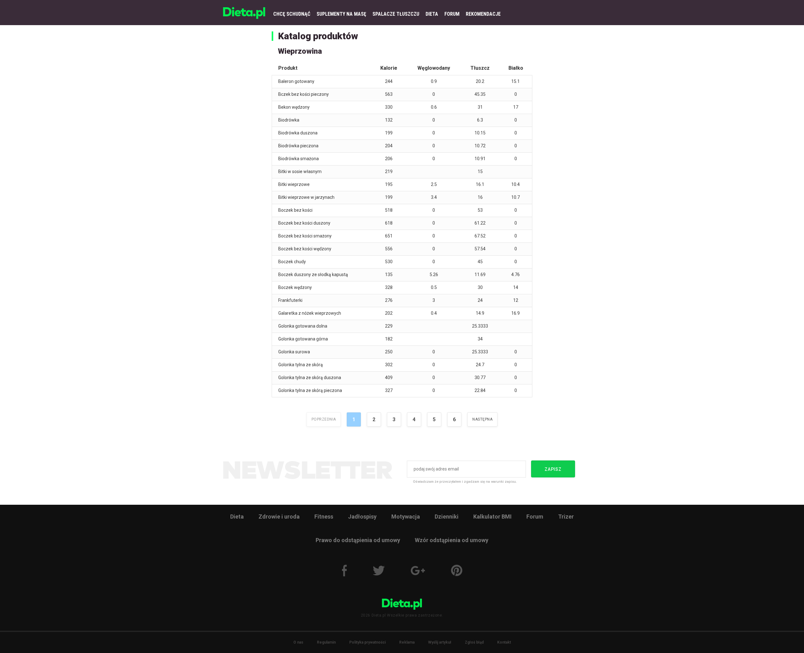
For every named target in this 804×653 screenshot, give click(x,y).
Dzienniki (447, 516)
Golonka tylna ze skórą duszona (309, 377)
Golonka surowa (294, 351)
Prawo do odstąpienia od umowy (358, 540)
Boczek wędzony (295, 287)
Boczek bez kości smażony (305, 235)
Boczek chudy (292, 261)
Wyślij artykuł (439, 642)
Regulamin (326, 642)
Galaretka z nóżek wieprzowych (309, 313)
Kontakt (504, 642)
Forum (534, 516)
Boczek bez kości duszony (304, 223)
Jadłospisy (362, 516)
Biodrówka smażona (298, 158)
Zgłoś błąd (474, 642)
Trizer (566, 516)
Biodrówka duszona (298, 132)
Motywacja (405, 516)
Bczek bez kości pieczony (303, 94)
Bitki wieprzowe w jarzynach (306, 197)
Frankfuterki (290, 300)
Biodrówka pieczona (298, 145)
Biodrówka (288, 119)
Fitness (323, 516)
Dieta (237, 516)
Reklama (407, 642)
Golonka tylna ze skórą (300, 364)
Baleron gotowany (296, 81)
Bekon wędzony (294, 107)
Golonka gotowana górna (303, 338)
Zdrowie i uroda (279, 516)
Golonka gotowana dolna (302, 326)
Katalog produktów (318, 35)
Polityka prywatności (367, 642)
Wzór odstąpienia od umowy (451, 540)
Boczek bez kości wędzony (304, 248)
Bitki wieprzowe (294, 184)
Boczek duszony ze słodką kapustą (313, 274)
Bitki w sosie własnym (300, 171)
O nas (298, 642)
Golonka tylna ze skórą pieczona (310, 390)
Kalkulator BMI (492, 516)
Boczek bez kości (295, 210)
